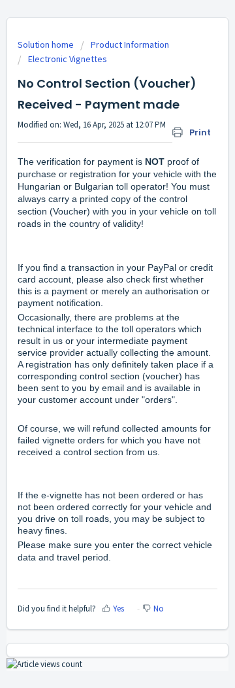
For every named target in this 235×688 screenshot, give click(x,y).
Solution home (47, 44)
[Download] (93, 334)
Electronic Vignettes (67, 59)
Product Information (130, 44)
